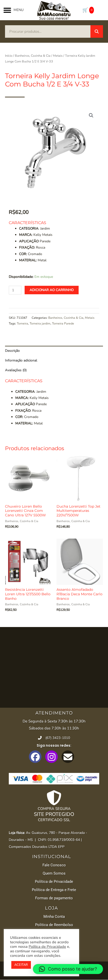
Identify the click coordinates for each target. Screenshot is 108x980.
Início (8, 55)
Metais (58, 55)
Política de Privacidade (47, 946)
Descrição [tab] (12, 350)
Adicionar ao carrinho (52, 290)
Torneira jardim (40, 324)
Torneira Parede (63, 324)
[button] (91, 115)
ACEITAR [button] (21, 965)
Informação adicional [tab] (21, 360)
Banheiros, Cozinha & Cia (32, 55)
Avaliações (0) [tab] (16, 370)
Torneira (22, 324)
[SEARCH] (96, 31)
